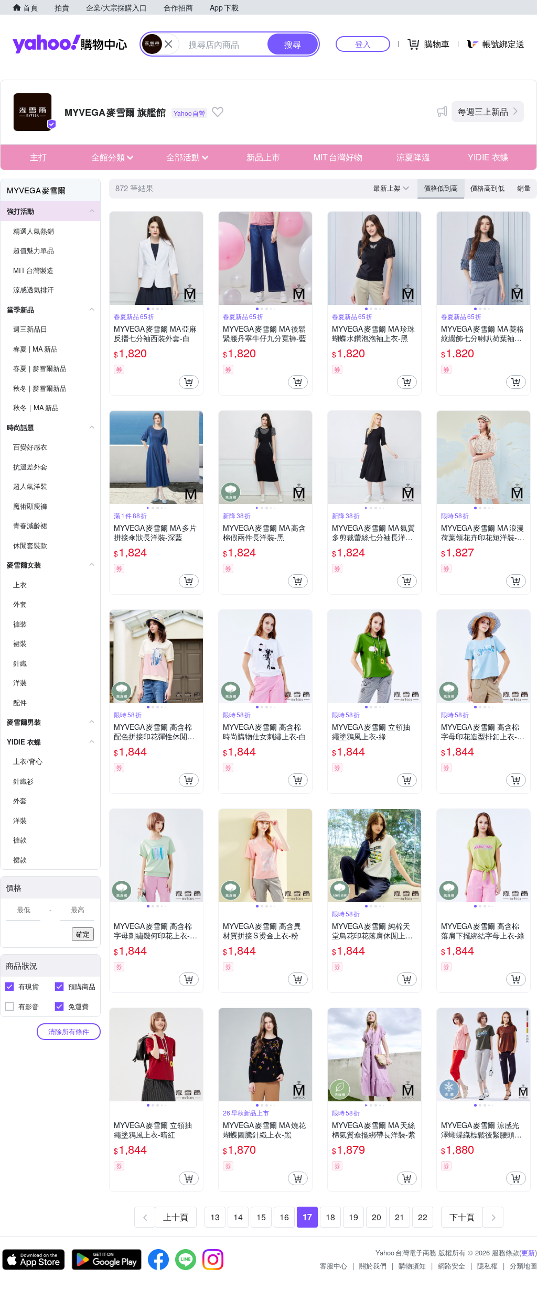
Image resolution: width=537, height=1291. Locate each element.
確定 (83, 934)
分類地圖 (523, 1266)
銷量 (524, 188)
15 (261, 1217)
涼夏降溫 (413, 157)
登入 (363, 43)
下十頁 (462, 1217)
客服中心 (333, 1266)
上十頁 (175, 1217)
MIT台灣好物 (338, 157)
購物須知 (412, 1266)
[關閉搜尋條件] (168, 44)
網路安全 (451, 1266)
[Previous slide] (116, 258)
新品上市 (263, 157)
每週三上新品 (483, 111)
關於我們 (372, 1266)
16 (284, 1217)
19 (353, 1217)
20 (376, 1217)
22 (422, 1217)
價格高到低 (487, 188)
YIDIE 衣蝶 (488, 157)
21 (399, 1217)
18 (330, 1217)
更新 (528, 1252)
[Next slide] (196, 258)
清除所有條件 (68, 1031)
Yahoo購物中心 (70, 44)
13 (215, 1217)
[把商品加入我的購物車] (189, 382)
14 (238, 1217)
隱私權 (487, 1266)
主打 (38, 157)
